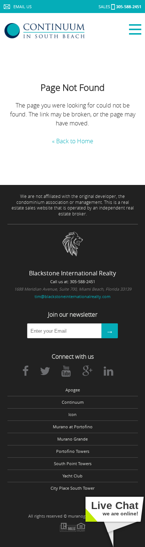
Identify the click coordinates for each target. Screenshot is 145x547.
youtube (66, 371)
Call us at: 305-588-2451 (72, 281)
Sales (120, 6)
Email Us (22, 6)
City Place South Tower (72, 488)
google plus (87, 371)
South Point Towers (72, 463)
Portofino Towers (72, 451)
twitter (45, 371)
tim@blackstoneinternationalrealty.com (72, 296)
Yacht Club (72, 476)
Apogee (72, 390)
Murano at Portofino (73, 426)
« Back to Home (72, 141)
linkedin (108, 371)
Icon (72, 414)
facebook (25, 371)
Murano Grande (72, 439)
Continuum (73, 402)
